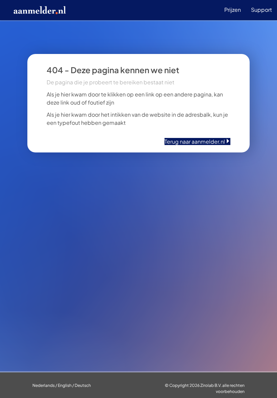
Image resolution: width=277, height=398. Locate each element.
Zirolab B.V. (211, 385)
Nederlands (43, 385)
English (65, 385)
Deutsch (83, 385)
